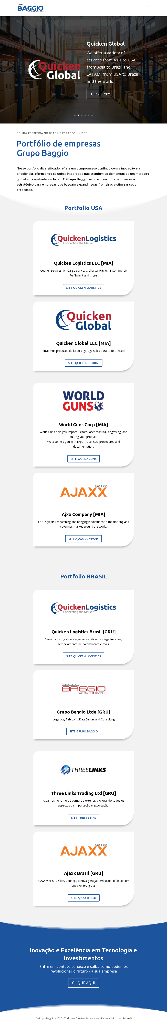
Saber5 (127, 1018)
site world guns (84, 459)
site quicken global (83, 363)
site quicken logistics (83, 288)
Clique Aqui (83, 982)
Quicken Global (106, 44)
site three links (83, 818)
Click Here (100, 94)
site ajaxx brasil (83, 898)
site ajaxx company (83, 539)
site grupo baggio (83, 731)
